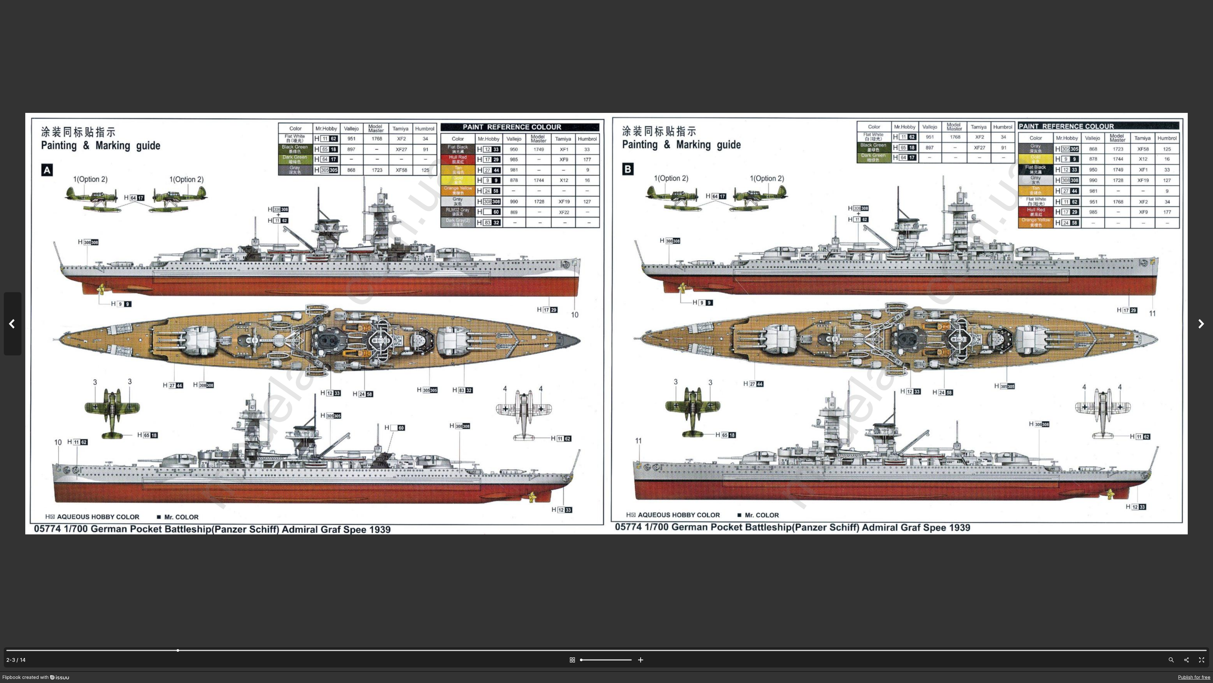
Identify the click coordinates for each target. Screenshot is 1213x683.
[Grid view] (572, 660)
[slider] (606, 660)
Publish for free (1194, 677)
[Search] (1171, 660)
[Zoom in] (640, 660)
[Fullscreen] (1201, 660)
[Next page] (1200, 335)
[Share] (1186, 660)
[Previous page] (12, 335)
